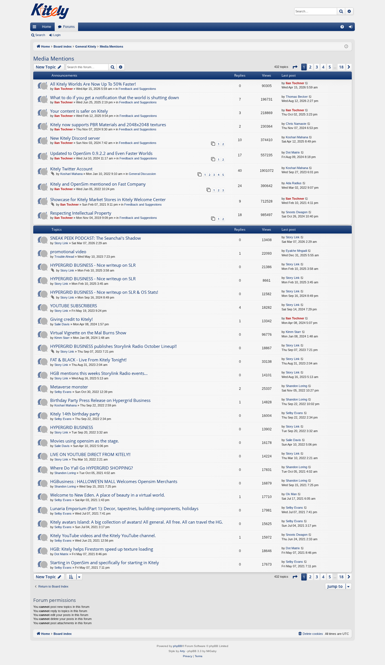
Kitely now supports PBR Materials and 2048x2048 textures (108, 124)
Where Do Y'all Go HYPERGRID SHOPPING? (91, 468)
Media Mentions (53, 58)
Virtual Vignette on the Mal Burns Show (88, 332)
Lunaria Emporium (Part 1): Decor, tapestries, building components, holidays (124, 508)
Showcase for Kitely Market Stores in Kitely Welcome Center (108, 199)
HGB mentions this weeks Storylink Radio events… (99, 373)
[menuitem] (342, 27)
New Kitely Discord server (75, 138)
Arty (182, 651)
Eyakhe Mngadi (296, 250)
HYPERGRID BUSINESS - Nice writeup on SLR (93, 265)
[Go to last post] (307, 83)
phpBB (177, 646)
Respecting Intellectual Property (80, 213)
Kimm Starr (62, 337)
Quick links (35, 28)
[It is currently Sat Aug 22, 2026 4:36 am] (346, 46)
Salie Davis (62, 324)
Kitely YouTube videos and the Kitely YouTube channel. (103, 535)
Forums (69, 27)
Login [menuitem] (352, 28)
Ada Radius (294, 183)
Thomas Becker (297, 96)
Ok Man (291, 494)
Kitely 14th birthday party (75, 414)
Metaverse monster (69, 387)
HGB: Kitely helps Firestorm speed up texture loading (101, 549)
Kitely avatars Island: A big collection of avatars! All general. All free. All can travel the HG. (136, 522)
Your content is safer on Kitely (79, 111)
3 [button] (317, 67)
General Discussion (142, 173)
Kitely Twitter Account (71, 169)
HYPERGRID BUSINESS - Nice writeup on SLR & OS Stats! (104, 292)
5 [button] (330, 67)
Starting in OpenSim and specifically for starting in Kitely (104, 562)
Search (40, 35)
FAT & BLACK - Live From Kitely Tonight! (88, 359)
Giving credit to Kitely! (71, 319)
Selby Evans (63, 391)
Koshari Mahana (297, 137)
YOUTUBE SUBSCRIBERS (73, 305)
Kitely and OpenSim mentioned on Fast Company (98, 184)
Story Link (61, 243)
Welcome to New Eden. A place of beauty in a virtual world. (107, 495)
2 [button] (310, 67)
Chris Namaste (296, 123)
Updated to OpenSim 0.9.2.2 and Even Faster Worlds (101, 153)
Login (57, 35)
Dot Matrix (293, 152)
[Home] (50, 11)
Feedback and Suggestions (137, 88)
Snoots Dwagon (296, 212)
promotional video (68, 251)
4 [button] (323, 67)
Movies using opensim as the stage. (84, 441)
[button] (295, 67)
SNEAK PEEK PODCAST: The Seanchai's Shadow (95, 238)
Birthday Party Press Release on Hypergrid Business (100, 400)
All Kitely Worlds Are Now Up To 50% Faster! (93, 84)
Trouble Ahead (64, 256)
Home (46, 27)
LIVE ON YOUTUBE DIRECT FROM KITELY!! (90, 454)
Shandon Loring (296, 386)
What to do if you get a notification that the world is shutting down (114, 97)
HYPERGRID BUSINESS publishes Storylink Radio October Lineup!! (113, 346)
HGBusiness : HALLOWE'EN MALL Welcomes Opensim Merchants (113, 481)
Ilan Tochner (63, 88)
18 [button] (341, 67)
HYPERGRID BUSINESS (71, 427)
